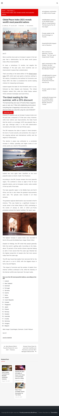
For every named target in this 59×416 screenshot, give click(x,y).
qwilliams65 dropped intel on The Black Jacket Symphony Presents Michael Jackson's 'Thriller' (49, 101)
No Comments (30, 25)
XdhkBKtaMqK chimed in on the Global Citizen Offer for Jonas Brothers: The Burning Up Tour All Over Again (49, 23)
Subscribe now (8, 112)
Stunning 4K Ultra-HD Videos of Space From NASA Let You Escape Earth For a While (20, 375)
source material (7, 337)
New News (21, 25)
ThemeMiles (54, 412)
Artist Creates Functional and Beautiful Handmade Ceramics (5, 376)
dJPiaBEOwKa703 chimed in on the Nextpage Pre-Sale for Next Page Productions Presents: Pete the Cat (49, 79)
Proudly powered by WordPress (28, 412)
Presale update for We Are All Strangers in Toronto (48, 35)
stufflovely (6, 25)
